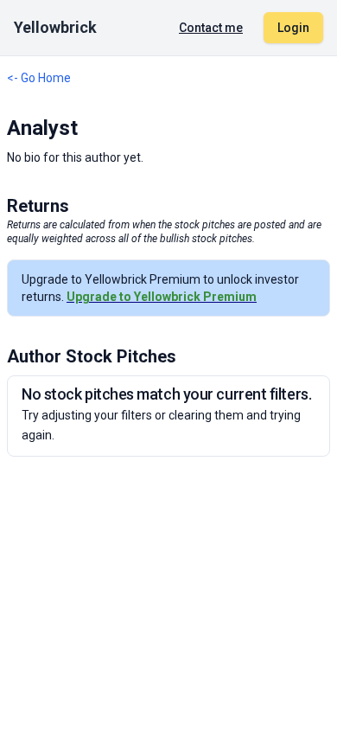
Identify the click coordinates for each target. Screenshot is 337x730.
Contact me (211, 28)
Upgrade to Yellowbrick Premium (162, 297)
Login (293, 28)
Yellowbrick (55, 27)
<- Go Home (39, 78)
